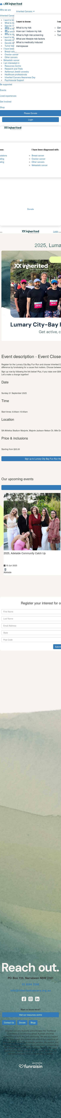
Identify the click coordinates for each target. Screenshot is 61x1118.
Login (30, 119)
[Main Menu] (1, 232)
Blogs (33, 1022)
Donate (22, 1022)
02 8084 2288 (30, 984)
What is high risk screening (29, 35)
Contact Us (9, 1022)
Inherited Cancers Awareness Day (19, 77)
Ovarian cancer (11, 54)
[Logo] (13, 4)
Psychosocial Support (14, 80)
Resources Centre (12, 65)
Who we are (7, 30)
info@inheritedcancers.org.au (30, 990)
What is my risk (23, 27)
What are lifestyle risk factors (30, 38)
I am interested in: (12, 63)
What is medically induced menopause (29, 44)
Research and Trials (13, 68)
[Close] (60, 232)
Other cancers (10, 57)
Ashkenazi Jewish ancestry (16, 71)
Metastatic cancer (11, 60)
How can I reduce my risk (28, 31)
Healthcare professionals (15, 74)
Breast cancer (38, 155)
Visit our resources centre (30, 1014)
